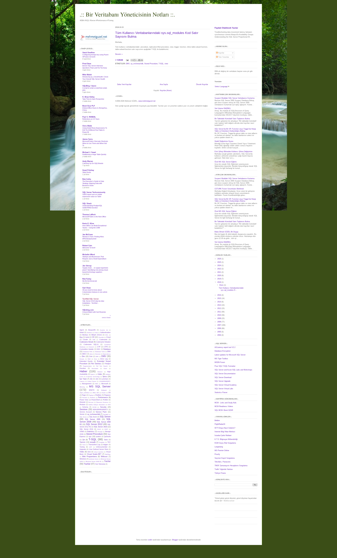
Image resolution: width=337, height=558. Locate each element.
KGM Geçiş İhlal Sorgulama (225, 443)
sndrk (150, 540)
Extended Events (86, 361)
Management (86, 383)
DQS (89, 359)
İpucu (105, 376)
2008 (219, 322)
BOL (106, 335)
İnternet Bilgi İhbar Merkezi (225, 432)
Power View (84, 400)
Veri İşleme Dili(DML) (223, 108)
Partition (98, 395)
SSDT (106, 429)
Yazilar (87, 464)
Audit (96, 332)
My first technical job (89, 281)
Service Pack (101, 412)
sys (90, 436)
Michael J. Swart (89, 152)
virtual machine (98, 452)
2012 (219, 308)
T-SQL (161, 64)
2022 (219, 269)
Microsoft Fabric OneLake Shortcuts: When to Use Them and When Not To (95, 143)
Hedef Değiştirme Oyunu (224, 141)
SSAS (99, 429)
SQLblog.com (88, 310)
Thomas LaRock (89, 215)
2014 (219, 302)
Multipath (104, 390)
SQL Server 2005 (92, 419)
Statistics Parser (221, 392)
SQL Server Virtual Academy (226, 385)
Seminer (84, 409)
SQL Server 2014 (100, 427)
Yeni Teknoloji (100, 464)
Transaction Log (94, 444)
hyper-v (93, 374)
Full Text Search (102, 366)
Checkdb (101, 337)
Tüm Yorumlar (223, 57)
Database (107, 349)
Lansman (104, 379)
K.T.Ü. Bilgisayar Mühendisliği (226, 439)
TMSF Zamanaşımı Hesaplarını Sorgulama (231, 466)
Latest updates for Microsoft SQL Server (230, 355)
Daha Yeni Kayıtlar (124, 84)
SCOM (94, 407)
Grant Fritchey (88, 170)
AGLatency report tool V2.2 (225, 347)
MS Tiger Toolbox (221, 359)
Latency (82, 381)
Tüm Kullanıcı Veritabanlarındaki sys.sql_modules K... (231, 289)
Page (84, 395)
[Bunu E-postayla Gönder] (132, 60)
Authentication (105, 332)
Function (83, 368)
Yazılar (107, 461)
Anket (82, 332)
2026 (219, 259)
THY (109, 442)
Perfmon (92, 397)
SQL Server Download (223, 377)
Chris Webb (87, 126)
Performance (103, 397)
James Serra (87, 139)
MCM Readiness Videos (224, 406)
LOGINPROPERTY (105, 381)
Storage (100, 431)
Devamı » (119, 54)
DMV (128, 64)
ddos (91, 354)
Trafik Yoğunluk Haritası (224, 469)
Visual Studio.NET (94, 454)
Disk (90, 356)
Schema (85, 407)
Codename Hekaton (103, 342)
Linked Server (91, 381)
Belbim (217, 420)
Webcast (104, 456)
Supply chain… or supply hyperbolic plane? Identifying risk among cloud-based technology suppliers (95, 270)
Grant (105, 368)
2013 (219, 305)
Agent (82, 330)
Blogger (175, 540)
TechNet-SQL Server (90, 299)
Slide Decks (86, 172)
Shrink (82, 414)
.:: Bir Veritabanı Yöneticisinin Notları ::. (127, 14)
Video (82, 452)
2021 (219, 272)
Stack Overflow (88, 53)
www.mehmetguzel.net (146, 101)
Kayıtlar (221, 53)
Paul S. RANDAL (89, 117)
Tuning (82, 447)
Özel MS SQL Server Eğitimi (226, 162)
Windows (83, 459)
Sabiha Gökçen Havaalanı (96, 404)
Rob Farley (86, 279)
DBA (109, 351)
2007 (219, 325)
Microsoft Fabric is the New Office (94, 217)
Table (106, 440)
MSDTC (92, 390)
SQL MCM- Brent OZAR (224, 410)
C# (93, 337)
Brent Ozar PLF (88, 106)
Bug (81, 337)
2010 (219, 315)
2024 (219, 265)
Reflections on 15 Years (90, 119)
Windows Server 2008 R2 (93, 461)
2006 (219, 328)
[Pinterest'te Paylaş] (142, 60)
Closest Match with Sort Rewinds (94, 312)
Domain (82, 359)
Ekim (221, 285)
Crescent (91, 347)
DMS (97, 356)
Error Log (104, 359)
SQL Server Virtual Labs (224, 389)
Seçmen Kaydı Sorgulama (225, 458)
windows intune (93, 459)
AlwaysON (92, 330)
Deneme (97, 354)
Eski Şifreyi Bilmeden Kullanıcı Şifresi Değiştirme (233, 151)
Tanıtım (82, 442)
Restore (82, 404)
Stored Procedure (151, 64)
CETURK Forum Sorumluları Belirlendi (229, 189)
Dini (83, 356)
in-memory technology (93, 376)
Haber (83, 371)
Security (103, 407)
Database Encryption (223, 351)
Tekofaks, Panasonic (223, 462)
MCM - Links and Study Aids (225, 403)
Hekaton (100, 371)
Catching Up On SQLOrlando (92, 163)
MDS (96, 383)
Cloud (108, 337)
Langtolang (219, 447)
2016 (219, 295)
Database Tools (100, 351)
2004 (219, 335)
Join (96, 379)
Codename (103, 339)
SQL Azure (93, 417)
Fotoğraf (108, 363)
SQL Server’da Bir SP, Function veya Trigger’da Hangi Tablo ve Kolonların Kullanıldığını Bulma (235, 130)
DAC (98, 349)
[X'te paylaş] (137, 60)
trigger (105, 444)
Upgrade (83, 449)
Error (95, 359)
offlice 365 (95, 392)
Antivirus (89, 332)
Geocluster (95, 368)
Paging (91, 395)
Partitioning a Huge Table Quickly (94, 154)
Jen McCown (87, 235)
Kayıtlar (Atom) (166, 90)
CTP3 (106, 347)
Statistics (90, 431)
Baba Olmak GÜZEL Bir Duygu (226, 232)
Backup (85, 335)
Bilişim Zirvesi (96, 335)
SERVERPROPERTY (100, 409)
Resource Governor (102, 402)
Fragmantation (87, 366)
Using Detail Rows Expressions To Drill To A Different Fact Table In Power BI (94, 130)
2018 (219, 282)
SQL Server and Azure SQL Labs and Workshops (233, 370)
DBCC (84, 354)
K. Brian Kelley (88, 97)
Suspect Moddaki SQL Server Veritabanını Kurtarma (234, 98)
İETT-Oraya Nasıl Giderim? (225, 428)
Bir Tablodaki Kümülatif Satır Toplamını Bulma (232, 119)
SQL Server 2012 (94, 424)
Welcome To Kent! (88, 248)
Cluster (85, 339)
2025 (219, 262)
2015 (219, 298)
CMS (93, 339)
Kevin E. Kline (88, 223)
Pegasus (107, 395)
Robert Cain (87, 246)
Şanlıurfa (107, 436)
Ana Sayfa (164, 84)
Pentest (84, 397)
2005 (219, 332)
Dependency (107, 354)
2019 (219, 279)
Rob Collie (86, 179)
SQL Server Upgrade (222, 381)
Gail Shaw (86, 288)
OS (109, 392)
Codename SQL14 (91, 344)
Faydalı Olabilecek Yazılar (226, 28)
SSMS (82, 431)
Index (100, 374)
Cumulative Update (87, 349)
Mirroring (82, 387)
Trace (84, 444)
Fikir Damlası (96, 364)
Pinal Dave (86, 64)
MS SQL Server (100, 386)
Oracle (104, 392)
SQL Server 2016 (86, 429)
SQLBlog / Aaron (89, 86)
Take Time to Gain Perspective (93, 99)
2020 (219, 275)
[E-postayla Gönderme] (127, 60)
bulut (87, 337)
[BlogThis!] (134, 60)
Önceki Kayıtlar (202, 84)
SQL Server (105, 417)
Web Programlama (89, 456)
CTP (98, 347)
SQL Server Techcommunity (93, 192)
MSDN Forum (220, 362)
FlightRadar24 (220, 424)
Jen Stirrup (86, 266)
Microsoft (104, 383)
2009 (219, 318)
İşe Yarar (83, 379)
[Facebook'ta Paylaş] (139, 60)
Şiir (83, 440)
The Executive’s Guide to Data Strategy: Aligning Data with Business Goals (93, 183)
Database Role (87, 351)
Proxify (217, 454)
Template (102, 442)
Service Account (86, 412)
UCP (90, 447)
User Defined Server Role (98, 449)
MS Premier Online (222, 450)
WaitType (108, 454)
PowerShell (95, 400)
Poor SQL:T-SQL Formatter (225, 366)
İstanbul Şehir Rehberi (223, 435)
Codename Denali (86, 342)
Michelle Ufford (88, 255)
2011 (219, 312)
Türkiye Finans (220, 473)
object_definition (85, 392)
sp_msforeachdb (137, 64)
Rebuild (82, 402)
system (98, 436)
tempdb (93, 442)
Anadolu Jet (104, 330)
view (166, 64)
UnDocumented (101, 447)
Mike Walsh (87, 75)
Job (91, 379)
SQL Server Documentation (225, 374)
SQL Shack (86, 203)
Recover (90, 402)
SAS (109, 404)
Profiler (105, 400)
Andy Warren (87, 161)
